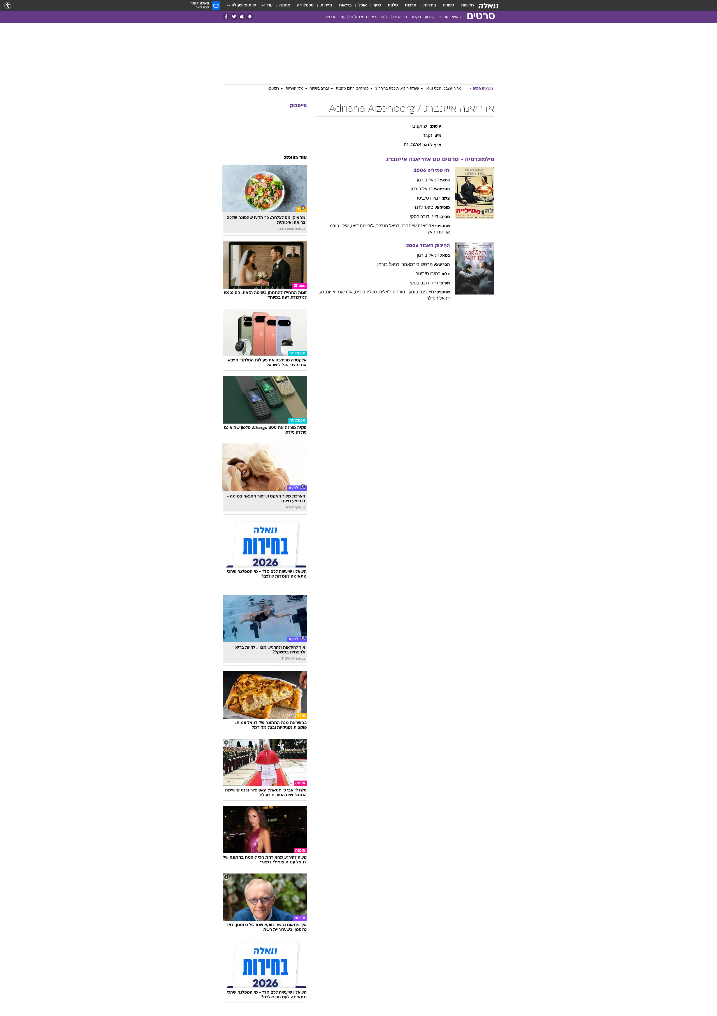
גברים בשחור (319, 88)
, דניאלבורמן (389, 264)
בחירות (429, 5)
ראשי (456, 17)
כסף (377, 5)
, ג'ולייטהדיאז (363, 225)
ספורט (448, 5)
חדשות (467, 5)
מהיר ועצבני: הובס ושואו (443, 88)
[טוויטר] (234, 16)
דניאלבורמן (428, 179)
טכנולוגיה (305, 5)
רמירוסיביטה (428, 198)
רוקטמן (273, 88)
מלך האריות (294, 88)
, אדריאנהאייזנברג (337, 291)
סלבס (393, 5)
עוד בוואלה (295, 158)
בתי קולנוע (358, 17)
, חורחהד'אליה (393, 291)
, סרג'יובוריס (367, 291)
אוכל (362, 5)
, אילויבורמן (340, 225)
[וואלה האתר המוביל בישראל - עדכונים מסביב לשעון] (488, 5)
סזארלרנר (424, 207)
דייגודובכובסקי (424, 216)
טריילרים (400, 17)
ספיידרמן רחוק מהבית (352, 88)
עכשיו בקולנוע (436, 17)
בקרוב (416, 17)
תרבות (410, 5)
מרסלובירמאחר (417, 264)
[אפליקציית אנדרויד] (249, 16)
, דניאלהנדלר (389, 225)
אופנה (284, 5)
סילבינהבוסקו (421, 291)
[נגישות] (7, 5)
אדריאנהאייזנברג (418, 225)
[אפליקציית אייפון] (241, 16)
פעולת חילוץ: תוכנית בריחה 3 (397, 88)
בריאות (345, 5)
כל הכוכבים (380, 17)
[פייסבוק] (226, 16)
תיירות (326, 5)
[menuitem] (464, 6)
